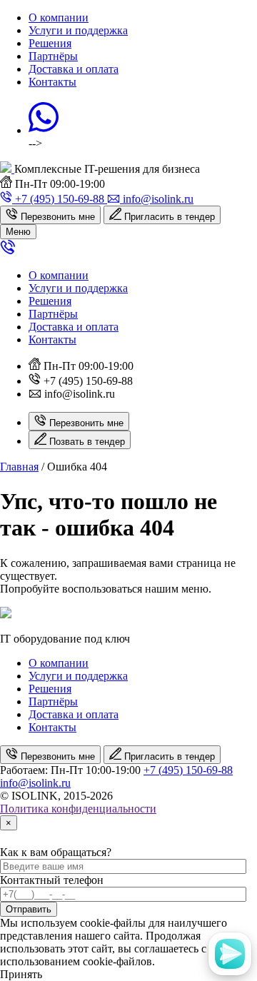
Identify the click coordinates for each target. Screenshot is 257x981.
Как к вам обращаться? (55, 852)
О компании (59, 17)
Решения (50, 43)
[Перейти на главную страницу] (7, 169)
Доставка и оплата (74, 69)
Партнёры (53, 56)
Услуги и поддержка (78, 30)
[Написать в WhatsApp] (44, 130)
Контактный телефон (52, 880)
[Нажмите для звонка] (8, 251)
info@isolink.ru (35, 783)
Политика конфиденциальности (78, 809)
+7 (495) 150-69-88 (188, 770)
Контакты (52, 82)
